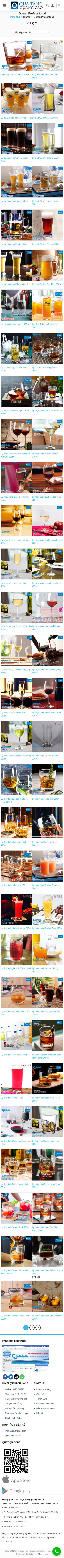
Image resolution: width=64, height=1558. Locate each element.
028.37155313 (20, 1522)
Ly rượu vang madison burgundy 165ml (15, 671)
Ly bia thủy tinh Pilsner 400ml (14, 284)
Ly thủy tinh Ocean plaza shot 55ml (14, 1185)
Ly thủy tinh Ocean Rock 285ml (15, 1227)
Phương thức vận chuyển (16, 1413)
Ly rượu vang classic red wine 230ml (14, 498)
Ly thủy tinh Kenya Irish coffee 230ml (46, 1013)
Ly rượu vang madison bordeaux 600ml (47, 628)
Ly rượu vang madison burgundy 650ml (47, 671)
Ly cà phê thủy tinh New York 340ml (45, 326)
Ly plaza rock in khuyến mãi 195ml (44, 369)
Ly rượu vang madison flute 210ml (13, 714)
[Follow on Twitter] (10, 1377)
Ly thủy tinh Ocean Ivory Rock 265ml (46, 1099)
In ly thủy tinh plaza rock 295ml (15, 74)
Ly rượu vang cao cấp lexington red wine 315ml (15, 455)
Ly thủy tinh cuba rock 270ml (14, 885)
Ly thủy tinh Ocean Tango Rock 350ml (15, 1317)
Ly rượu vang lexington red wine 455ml (46, 584)
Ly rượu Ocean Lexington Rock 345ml (15, 412)
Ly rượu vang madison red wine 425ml (46, 714)
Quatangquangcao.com (15, 1431)
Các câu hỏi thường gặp (16, 1399)
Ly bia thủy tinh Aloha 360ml (45, 118)
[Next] (38, 1327)
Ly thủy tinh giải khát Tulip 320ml (16, 968)
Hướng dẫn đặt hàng (14, 1408)
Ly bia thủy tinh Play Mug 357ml (46, 284)
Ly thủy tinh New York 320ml (14, 1055)
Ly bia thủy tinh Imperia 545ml (14, 201)
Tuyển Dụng (41, 1399)
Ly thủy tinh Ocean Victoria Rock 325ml (47, 1317)
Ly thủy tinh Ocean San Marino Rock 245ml (46, 1229)
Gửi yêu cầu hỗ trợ (13, 1403)
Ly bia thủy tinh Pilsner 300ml (45, 244)
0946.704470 (18, 1389)
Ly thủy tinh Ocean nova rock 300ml (45, 1142)
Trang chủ (15, 17)
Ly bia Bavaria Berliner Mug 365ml (16, 118)
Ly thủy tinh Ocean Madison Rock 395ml (16, 1142)
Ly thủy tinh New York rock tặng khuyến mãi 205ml (46, 1056)
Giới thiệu (40, 1394)
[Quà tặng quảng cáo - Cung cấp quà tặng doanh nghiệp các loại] (27, 5)
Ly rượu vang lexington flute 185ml (13, 584)
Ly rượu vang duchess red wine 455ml (15, 541)
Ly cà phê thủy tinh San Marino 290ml (15, 369)
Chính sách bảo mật (45, 1403)
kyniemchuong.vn (13, 1435)
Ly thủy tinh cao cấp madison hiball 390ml (14, 800)
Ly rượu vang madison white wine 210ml (16, 757)
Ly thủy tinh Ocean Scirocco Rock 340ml (47, 1272)
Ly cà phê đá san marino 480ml (15, 324)
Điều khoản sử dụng (45, 1408)
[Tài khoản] (52, 5)
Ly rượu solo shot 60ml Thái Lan (47, 410)
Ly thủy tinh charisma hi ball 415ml (13, 843)
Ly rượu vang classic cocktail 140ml (45, 455)
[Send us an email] (16, 1377)
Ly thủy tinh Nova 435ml (12, 1098)
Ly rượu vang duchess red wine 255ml (46, 498)
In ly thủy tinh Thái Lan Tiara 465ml (45, 76)
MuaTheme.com (41, 1554)
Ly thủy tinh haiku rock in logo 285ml (45, 970)
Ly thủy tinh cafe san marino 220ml (45, 757)
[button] (4, 5)
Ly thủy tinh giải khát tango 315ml (16, 928)
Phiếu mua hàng (43, 1389)
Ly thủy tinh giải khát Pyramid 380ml (45, 887)
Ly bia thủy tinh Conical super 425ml (14, 159)
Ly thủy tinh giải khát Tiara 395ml (47, 928)
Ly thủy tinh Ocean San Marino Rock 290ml (15, 1272)
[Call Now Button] (56, 1551)
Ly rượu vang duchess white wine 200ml (47, 541)
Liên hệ (39, 1413)
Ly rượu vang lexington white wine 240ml (16, 628)
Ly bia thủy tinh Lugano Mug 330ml (45, 202)
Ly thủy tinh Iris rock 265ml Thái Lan (15, 1013)
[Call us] (22, 1377)
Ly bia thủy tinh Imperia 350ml (45, 158)
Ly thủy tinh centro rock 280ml (45, 799)
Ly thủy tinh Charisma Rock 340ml (44, 843)
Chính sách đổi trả (13, 1418)
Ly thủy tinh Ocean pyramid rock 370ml (47, 1185)
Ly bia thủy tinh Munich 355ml (14, 244)
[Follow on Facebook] (5, 1377)
